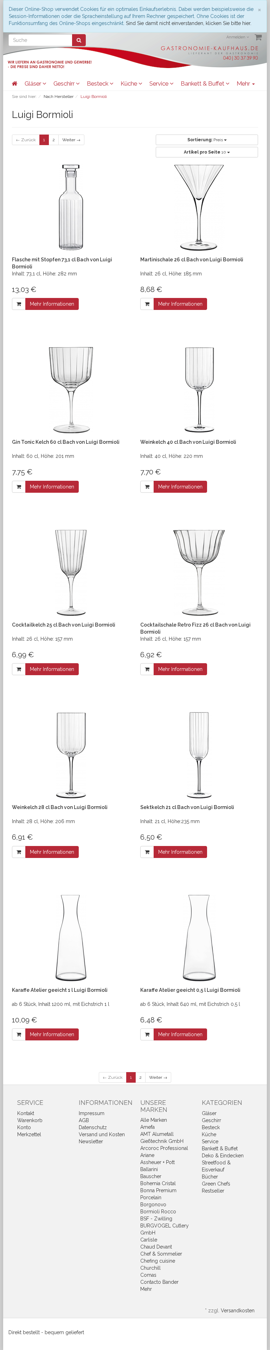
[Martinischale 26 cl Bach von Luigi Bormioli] (199, 207)
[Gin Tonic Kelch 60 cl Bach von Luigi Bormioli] (71, 390)
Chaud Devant (156, 1247)
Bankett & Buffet (203, 83)
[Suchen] (79, 40)
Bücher (210, 1177)
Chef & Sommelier (161, 1254)
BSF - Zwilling (156, 1218)
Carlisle (148, 1240)
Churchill (150, 1268)
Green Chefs (216, 1184)
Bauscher (150, 1176)
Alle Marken (153, 1120)
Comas (148, 1275)
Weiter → (71, 139)
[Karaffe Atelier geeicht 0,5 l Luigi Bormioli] (199, 938)
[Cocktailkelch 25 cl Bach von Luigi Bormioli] (71, 572)
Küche (130, 83)
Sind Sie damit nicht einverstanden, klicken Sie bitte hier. (188, 23)
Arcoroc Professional (164, 1148)
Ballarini (149, 1169)
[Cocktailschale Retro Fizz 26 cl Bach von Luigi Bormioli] (199, 572)
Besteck (98, 83)
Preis (205, 139)
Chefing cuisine (157, 1261)
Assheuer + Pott (157, 1162)
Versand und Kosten (102, 1134)
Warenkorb (30, 1120)
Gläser (34, 83)
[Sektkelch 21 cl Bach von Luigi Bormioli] (199, 755)
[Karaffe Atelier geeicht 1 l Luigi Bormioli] (71, 938)
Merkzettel (29, 1134)
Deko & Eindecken (223, 1155)
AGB (84, 1120)
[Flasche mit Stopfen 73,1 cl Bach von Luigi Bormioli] (71, 207)
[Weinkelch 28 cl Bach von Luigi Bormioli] (71, 755)
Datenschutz (93, 1127)
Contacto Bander (159, 1282)
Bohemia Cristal (158, 1183)
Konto (24, 1127)
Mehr (146, 1289)
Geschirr (64, 83)
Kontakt (25, 1113)
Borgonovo (153, 1204)
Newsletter (91, 1141)
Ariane (147, 1155)
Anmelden (236, 37)
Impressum (91, 1113)
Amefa (147, 1127)
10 (205, 152)
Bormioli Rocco (158, 1211)
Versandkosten (238, 1310)
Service (159, 83)
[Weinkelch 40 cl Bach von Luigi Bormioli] (199, 390)
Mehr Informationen (52, 304)
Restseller (213, 1191)
